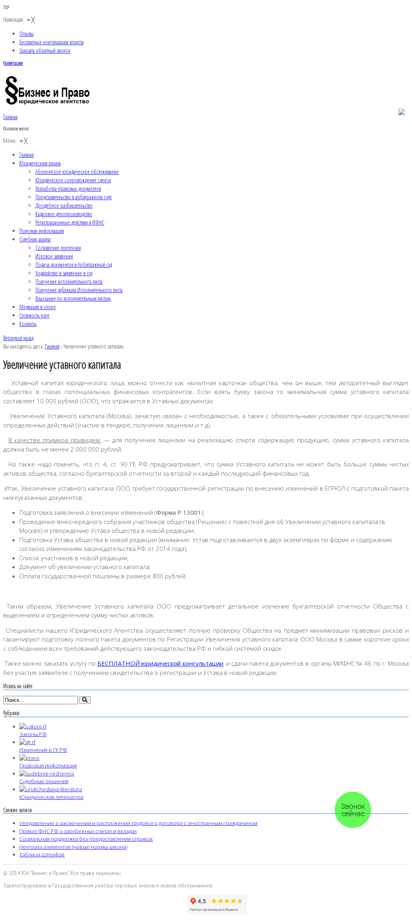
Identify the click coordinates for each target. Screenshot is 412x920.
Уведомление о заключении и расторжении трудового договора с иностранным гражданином (138, 823)
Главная (52, 346)
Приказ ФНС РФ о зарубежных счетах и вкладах (78, 831)
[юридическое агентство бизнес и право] (47, 104)
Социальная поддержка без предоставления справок (86, 838)
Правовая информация (48, 765)
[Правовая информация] (29, 757)
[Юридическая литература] (50, 789)
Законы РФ (33, 734)
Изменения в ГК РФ (43, 749)
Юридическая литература (51, 796)
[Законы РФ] (33, 726)
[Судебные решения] (46, 773)
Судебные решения (43, 781)
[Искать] (85, 700)
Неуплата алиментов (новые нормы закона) (73, 846)
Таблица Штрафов (42, 854)
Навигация (13, 63)
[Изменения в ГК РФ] (27, 742)
